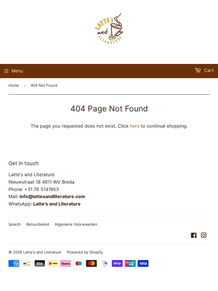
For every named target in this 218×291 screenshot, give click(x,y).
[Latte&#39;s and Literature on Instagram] (204, 236)
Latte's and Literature (42, 252)
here (134, 126)
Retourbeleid (37, 224)
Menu (17, 71)
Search (15, 224)
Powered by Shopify (85, 252)
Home (14, 85)
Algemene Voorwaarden (76, 224)
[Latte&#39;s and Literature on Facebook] (194, 236)
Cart (208, 70)
